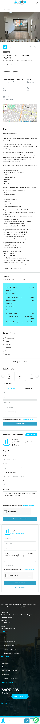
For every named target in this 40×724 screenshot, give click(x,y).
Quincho (8, 354)
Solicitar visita (20, 423)
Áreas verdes (9, 338)
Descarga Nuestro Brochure (13, 653)
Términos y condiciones (10, 678)
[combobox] (20, 393)
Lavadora (8, 347)
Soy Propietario (9, 645)
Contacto (5, 674)
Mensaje (6, 489)
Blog (3, 667)
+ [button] (5, 106)
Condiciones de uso (27, 419)
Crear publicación (10, 649)
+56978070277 (18, 442)
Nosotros (5, 663)
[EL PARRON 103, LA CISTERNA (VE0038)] (20, 110)
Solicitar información (20, 519)
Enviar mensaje (20, 583)
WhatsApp (30, 442)
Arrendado (7, 52)
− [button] (5, 109)
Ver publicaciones (31, 434)
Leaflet (20, 121)
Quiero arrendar (9, 638)
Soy (4, 481)
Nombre (6, 455)
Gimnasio (8, 341)
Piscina (7, 351)
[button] (36, 720)
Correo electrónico (9, 472)
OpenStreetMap (27, 121)
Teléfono (6, 464)
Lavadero (8, 344)
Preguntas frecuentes (9, 670)
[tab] (5, 47)
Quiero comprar (9, 642)
